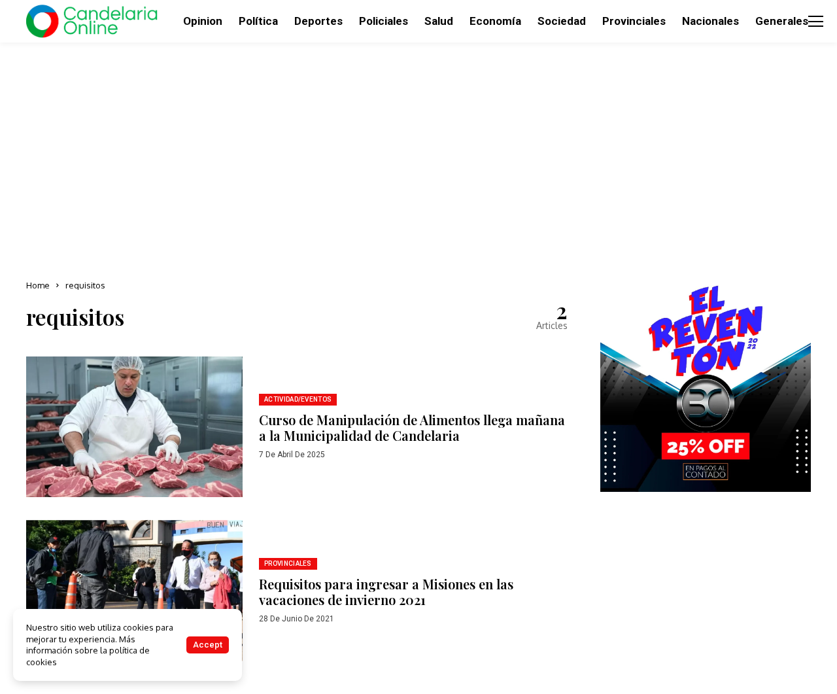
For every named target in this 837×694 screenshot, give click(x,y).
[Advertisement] (418, 157)
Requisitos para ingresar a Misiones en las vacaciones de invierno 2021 (386, 591)
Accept (207, 645)
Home (38, 285)
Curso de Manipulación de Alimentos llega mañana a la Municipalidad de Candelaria (412, 427)
